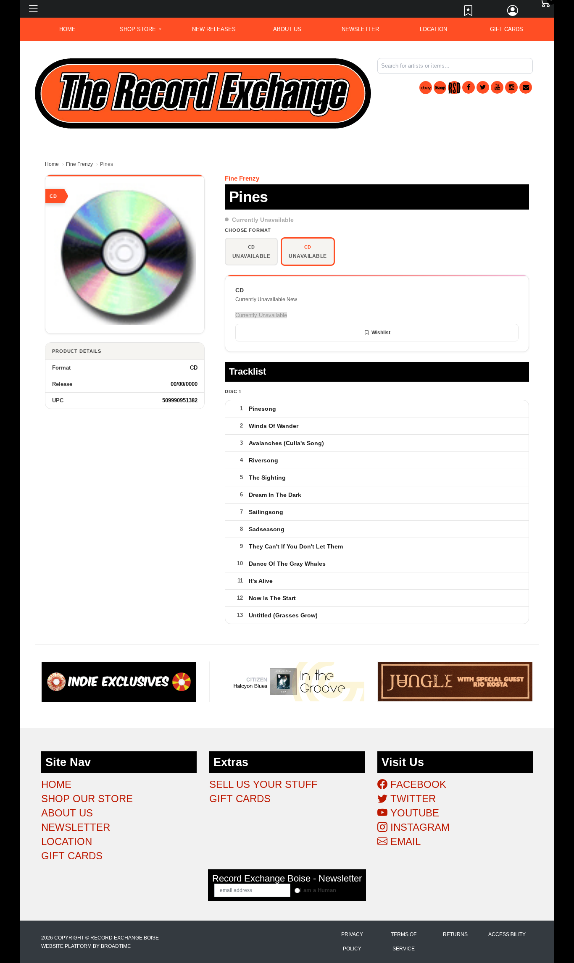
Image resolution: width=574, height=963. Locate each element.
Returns (455, 934)
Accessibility (507, 934)
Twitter (411, 798)
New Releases (214, 29)
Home (52, 164)
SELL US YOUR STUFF (263, 784)
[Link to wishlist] (468, 12)
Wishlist (380, 333)
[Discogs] (440, 87)
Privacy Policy (352, 942)
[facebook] (468, 87)
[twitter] (483, 87)
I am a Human (318, 890)
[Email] (526, 87)
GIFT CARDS (506, 29)
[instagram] (511, 87)
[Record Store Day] (454, 87)
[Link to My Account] (513, 12)
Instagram (418, 827)
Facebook (416, 784)
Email (404, 841)
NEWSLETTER (360, 29)
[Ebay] (426, 87)
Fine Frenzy (79, 164)
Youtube (413, 813)
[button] (140, 29)
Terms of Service (403, 942)
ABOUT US (287, 29)
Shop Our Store (87, 798)
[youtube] (497, 87)
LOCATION (433, 29)
